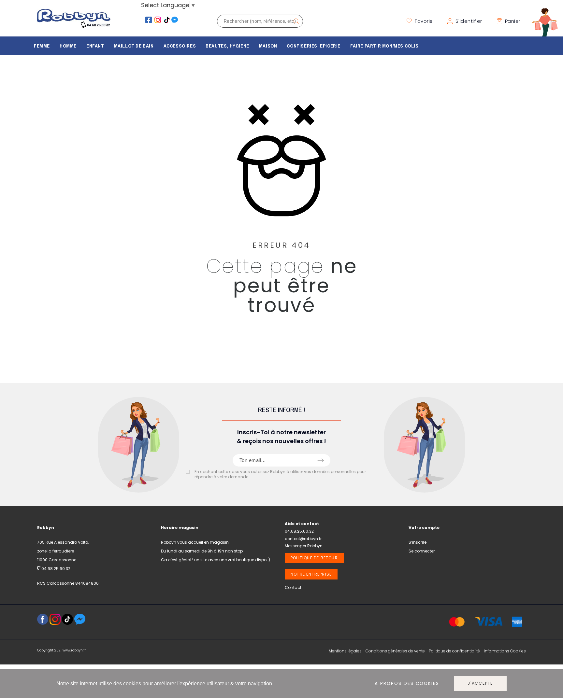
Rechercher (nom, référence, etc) (295, 21)
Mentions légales (345, 651)
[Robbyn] (73, 21)
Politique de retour (314, 558)
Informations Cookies (505, 651)
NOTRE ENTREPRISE (311, 574)
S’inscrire (417, 542)
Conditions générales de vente (395, 651)
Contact (293, 587)
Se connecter (422, 551)
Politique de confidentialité (454, 651)
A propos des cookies (407, 683)
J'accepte (480, 683)
